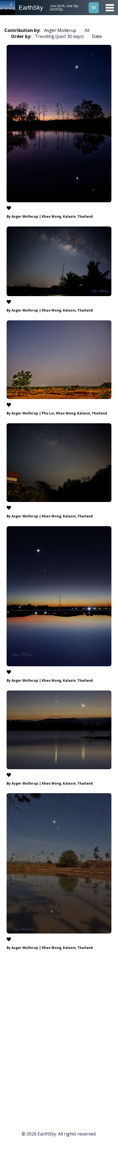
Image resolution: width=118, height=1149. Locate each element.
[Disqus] (59, 1038)
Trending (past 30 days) (59, 36)
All (87, 30)
